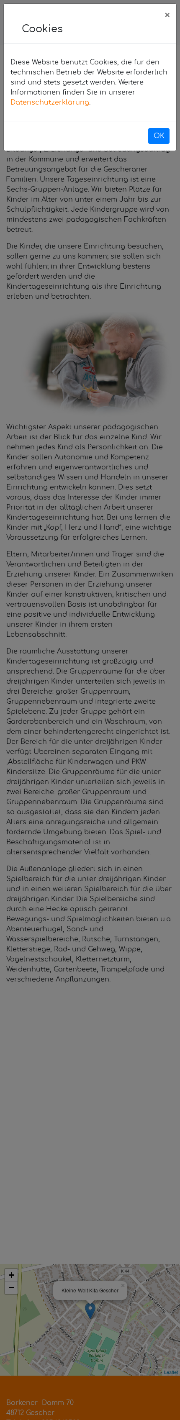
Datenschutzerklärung (49, 102)
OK (159, 136)
